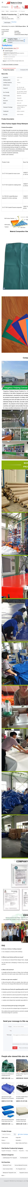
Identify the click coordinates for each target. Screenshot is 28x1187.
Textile (7, 11)
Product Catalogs (23, 1134)
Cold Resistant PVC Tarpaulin (10, 1157)
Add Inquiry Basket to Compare (10, 64)
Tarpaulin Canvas (23, 1172)
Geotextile (18, 1140)
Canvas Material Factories (21, 1165)
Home (3, 11)
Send (15, 1047)
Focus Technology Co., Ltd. (19, 1181)
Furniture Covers (6, 1143)
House (3, 1140)
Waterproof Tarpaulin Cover (9, 1172)
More (3, 1175)
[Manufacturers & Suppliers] (14, 2)
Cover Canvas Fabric (8, 1169)
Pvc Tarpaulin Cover (21, 1169)
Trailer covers (5, 1137)
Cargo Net (18, 1137)
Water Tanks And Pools (21, 1143)
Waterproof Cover (7, 1165)
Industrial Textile (13, 11)
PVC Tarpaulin (22, 11)
